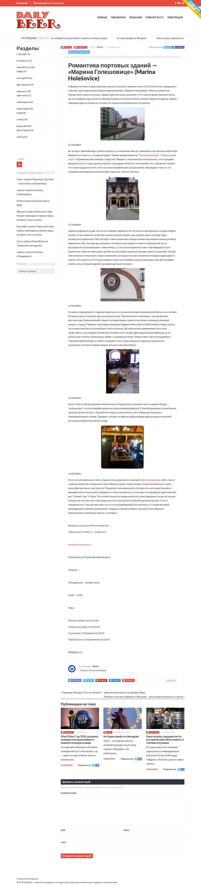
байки (20, 71)
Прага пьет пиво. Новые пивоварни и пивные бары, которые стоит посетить (35, 215)
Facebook (179, 47)
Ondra (99, 47)
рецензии (135, 17)
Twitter (169, 47)
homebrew (22, 60)
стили (20, 119)
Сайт (63, 842)
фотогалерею (150, 479)
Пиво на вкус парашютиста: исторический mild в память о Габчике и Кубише (165, 739)
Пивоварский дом (148, 155)
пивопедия (175, 17)
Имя (63, 830)
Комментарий (69, 793)
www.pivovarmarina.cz (79, 544)
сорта (20, 136)
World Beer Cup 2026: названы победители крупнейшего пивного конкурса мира (59, 38)
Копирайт (22, 3)
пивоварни (118, 17)
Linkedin (115, 680)
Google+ (102, 680)
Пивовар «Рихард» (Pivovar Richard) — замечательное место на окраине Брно (103, 692)
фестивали (23, 84)
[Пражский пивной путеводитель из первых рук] (39, 27)
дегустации (23, 130)
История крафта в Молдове (127, 38)
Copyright (22, 54)
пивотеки (22, 95)
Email (127, 830)
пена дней (68, 732)
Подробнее (67, 765)
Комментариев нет (80, 52)
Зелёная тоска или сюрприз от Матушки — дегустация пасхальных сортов (143, 696)
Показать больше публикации (93, 670)
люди (109, 732)
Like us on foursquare (27, 869)
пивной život (155, 17)
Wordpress (33, 878)
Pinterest (129, 680)
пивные (102, 17)
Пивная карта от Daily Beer (48, 3)
